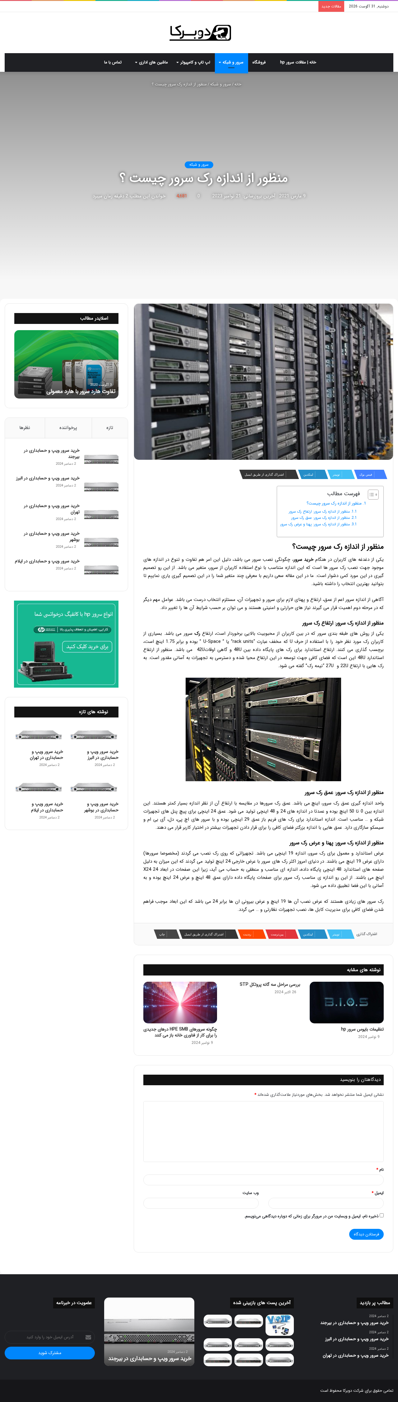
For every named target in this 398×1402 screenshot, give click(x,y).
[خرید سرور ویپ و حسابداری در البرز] (101, 487)
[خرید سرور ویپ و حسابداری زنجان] (248, 1344)
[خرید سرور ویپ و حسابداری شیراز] (248, 1360)
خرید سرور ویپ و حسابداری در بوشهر (52, 536)
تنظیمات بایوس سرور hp (362, 1029)
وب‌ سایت (251, 1193)
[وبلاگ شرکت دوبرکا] (199, 33)
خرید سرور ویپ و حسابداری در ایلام (47, 561)
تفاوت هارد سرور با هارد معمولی (80, 391)
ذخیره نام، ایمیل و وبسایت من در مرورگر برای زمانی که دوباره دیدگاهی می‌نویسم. (311, 1216)
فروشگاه (259, 62)
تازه (109, 427)
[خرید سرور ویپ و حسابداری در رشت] (218, 1321)
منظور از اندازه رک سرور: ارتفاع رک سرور (319, 511)
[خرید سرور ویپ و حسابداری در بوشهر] (101, 542)
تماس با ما (113, 62)
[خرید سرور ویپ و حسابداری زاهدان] (218, 1344)
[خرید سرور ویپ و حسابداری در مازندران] (280, 1360)
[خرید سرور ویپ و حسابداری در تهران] (101, 514)
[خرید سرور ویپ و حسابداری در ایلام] (101, 570)
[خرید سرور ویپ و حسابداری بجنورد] (248, 1321)
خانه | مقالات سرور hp (298, 62)
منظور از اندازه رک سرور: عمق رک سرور (320, 518)
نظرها (24, 427)
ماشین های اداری (153, 62)
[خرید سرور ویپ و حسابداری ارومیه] (280, 1325)
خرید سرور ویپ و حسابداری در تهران (52, 508)
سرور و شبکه (233, 62)
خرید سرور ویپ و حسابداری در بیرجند (52, 453)
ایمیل (378, 1193)
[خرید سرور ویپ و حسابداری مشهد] (218, 1360)
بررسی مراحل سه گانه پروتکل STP (270, 984)
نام (380, 1169)
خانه (238, 84)
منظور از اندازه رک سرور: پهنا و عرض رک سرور (315, 524)
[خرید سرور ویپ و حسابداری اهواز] (280, 1344)
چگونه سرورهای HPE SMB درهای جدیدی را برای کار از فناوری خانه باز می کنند (180, 1032)
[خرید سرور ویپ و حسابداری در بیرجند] (101, 459)
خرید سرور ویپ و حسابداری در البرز (48, 478)
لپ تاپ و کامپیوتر (195, 62)
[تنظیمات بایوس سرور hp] (347, 1002)
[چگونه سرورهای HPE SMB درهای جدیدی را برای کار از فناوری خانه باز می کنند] (180, 1002)
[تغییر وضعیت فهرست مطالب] (370, 494)
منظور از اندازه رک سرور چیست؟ (334, 503)
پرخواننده (68, 427)
